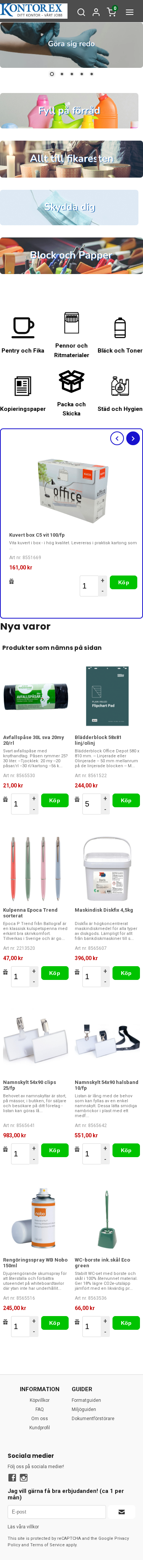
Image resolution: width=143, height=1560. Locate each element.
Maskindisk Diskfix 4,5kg (104, 910)
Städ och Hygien (120, 409)
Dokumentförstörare (93, 1418)
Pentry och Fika (23, 350)
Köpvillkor (40, 1400)
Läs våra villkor (23, 1527)
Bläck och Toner (120, 350)
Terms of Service (47, 1544)
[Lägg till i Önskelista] (11, 581)
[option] (73, 526)
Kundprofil (39, 1427)
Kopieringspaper (23, 409)
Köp (123, 582)
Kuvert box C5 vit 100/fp (37, 535)
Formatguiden (86, 1400)
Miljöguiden (84, 1409)
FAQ (39, 1409)
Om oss (39, 1418)
